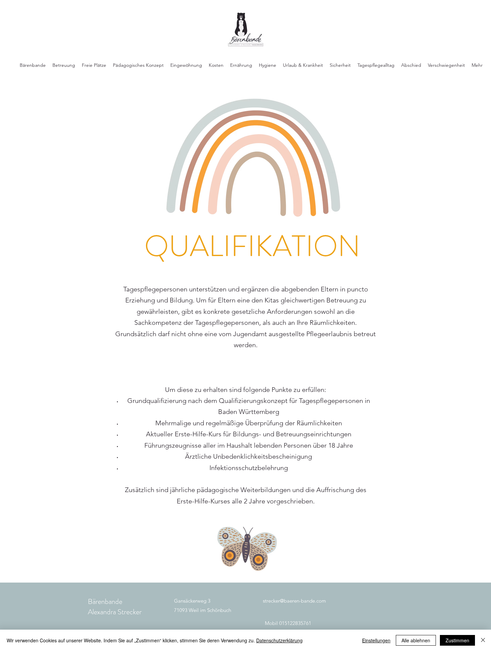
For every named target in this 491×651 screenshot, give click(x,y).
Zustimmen (457, 640)
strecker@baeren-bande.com (294, 601)
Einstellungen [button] (376, 640)
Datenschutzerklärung (279, 640)
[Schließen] (483, 640)
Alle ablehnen (415, 640)
